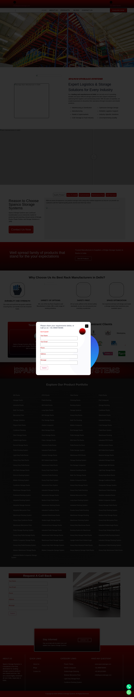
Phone (42, 348)
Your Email (43, 341)
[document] (67, 348)
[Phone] (128, 686)
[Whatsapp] (128, 692)
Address (43, 354)
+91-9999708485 (56, 328)
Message (43, 360)
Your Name (44, 335)
